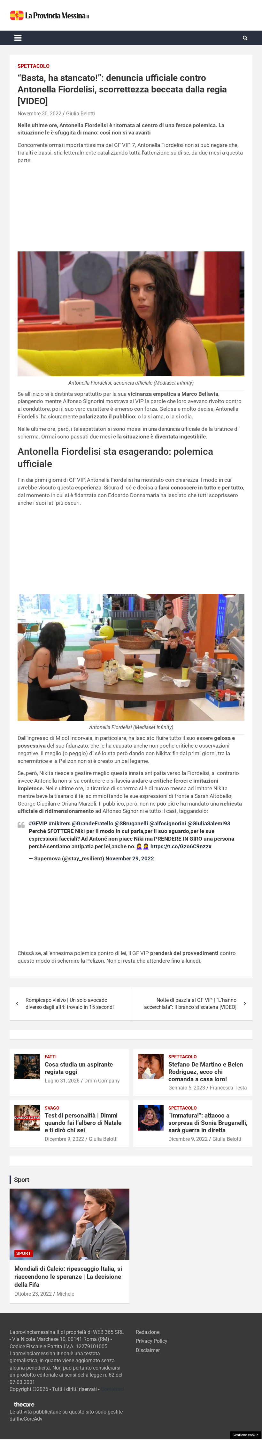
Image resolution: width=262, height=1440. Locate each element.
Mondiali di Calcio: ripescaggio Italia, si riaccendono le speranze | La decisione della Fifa (68, 1276)
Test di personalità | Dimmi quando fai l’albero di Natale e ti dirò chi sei (83, 1123)
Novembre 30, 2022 (39, 114)
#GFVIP (38, 823)
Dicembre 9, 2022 (64, 1139)
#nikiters (60, 823)
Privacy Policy (151, 1341)
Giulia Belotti (80, 114)
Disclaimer (148, 1350)
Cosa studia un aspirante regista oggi (79, 1068)
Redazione (147, 1332)
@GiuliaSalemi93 (209, 823)
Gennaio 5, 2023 (186, 1088)
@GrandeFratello (92, 823)
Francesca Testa (228, 1088)
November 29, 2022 (129, 858)
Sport (23, 1253)
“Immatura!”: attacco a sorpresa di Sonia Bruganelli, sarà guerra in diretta (208, 1123)
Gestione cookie (245, 1435)
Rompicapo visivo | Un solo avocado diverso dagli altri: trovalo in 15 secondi (70, 1003)
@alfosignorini (168, 823)
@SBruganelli (131, 823)
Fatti (51, 1056)
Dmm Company (102, 1081)
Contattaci (112, 1389)
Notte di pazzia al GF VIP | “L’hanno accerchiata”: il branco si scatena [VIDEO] (190, 1003)
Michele (65, 1294)
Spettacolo (34, 66)
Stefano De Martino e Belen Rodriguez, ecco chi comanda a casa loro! (205, 1072)
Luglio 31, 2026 (62, 1081)
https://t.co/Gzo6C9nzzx (181, 846)
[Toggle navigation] (18, 38)
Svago (52, 1108)
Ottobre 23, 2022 (33, 1294)
